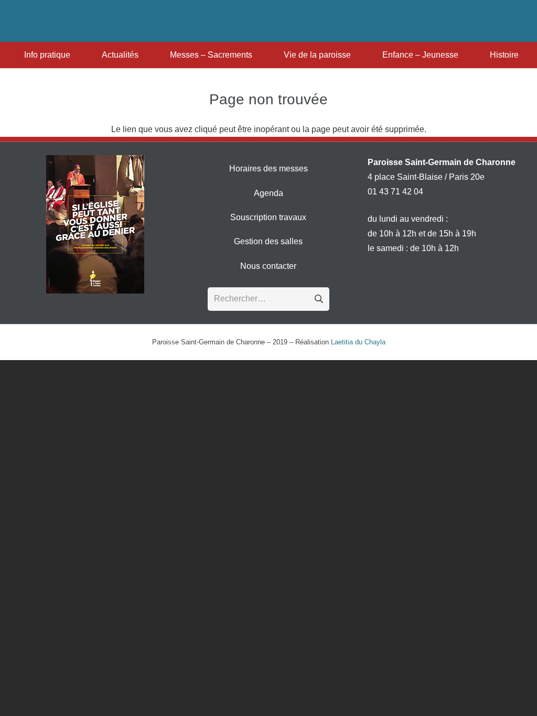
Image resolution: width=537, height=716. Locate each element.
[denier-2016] (95, 224)
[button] (75, 55)
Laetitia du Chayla (358, 342)
